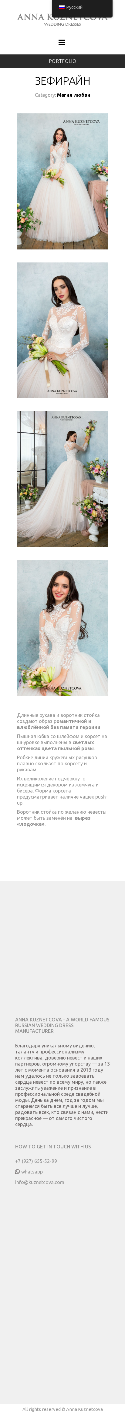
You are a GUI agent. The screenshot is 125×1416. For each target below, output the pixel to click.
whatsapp (32, 1171)
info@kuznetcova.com (39, 1182)
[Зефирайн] (62, 187)
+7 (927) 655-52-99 (36, 1161)
